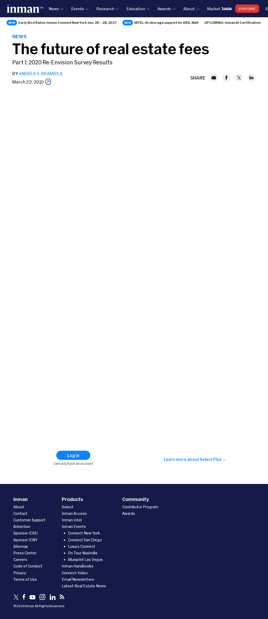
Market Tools (219, 8)
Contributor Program (140, 507)
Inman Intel (72, 520)
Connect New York (84, 533)
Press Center (25, 553)
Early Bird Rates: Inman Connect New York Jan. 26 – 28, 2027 (67, 22)
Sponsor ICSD (25, 533)
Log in (227, 8)
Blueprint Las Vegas (85, 559)
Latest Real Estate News (84, 586)
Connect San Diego (85, 540)
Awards (164, 8)
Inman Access (74, 513)
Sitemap (20, 546)
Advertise (21, 526)
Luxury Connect (81, 546)
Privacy (19, 573)
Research (105, 8)
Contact (20, 513)
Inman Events (74, 526)
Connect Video (75, 573)
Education (135, 8)
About (189, 8)
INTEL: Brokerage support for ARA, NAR (166, 22)
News (54, 8)
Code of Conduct (27, 566)
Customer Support (29, 520)
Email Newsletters (78, 579)
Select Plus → (213, 459)
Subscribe (247, 8)
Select (67, 507)
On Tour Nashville (83, 553)
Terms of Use (25, 579)
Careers (20, 559)
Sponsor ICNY (25, 540)
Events (77, 8)
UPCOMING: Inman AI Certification (232, 22)
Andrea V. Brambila (41, 73)
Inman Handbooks (77, 566)
